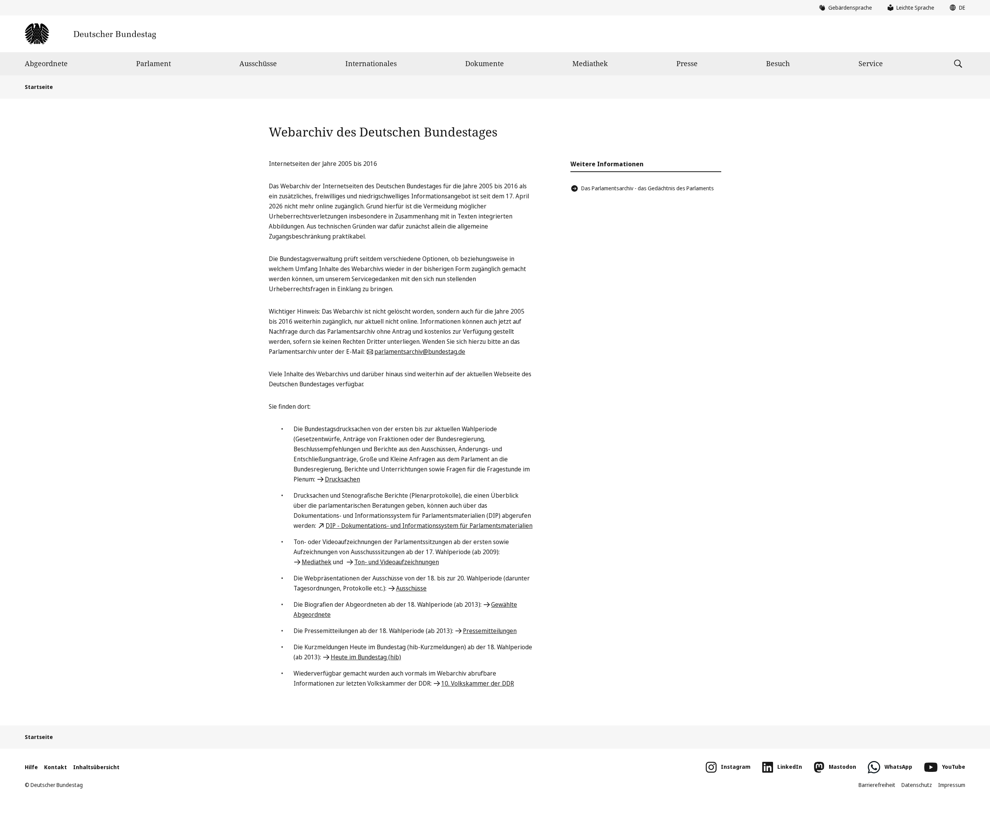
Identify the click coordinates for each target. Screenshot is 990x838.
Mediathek (590, 63)
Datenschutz (916, 785)
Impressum (951, 785)
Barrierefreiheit (877, 785)
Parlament (153, 63)
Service (871, 63)
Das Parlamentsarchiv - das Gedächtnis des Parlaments (647, 188)
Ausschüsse (258, 63)
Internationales (371, 63)
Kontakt (55, 767)
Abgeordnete (46, 63)
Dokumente (484, 63)
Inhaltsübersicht (96, 767)
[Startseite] (90, 33)
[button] (955, 7)
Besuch (778, 63)
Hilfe (31, 767)
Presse (687, 63)
